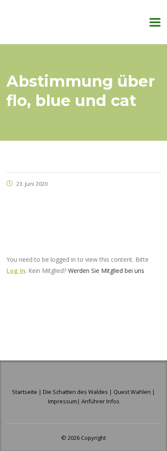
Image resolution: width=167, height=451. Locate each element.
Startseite (25, 392)
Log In (15, 270)
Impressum (62, 401)
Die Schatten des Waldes (75, 392)
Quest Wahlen (132, 392)
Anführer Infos (100, 401)
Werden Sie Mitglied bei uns (106, 270)
